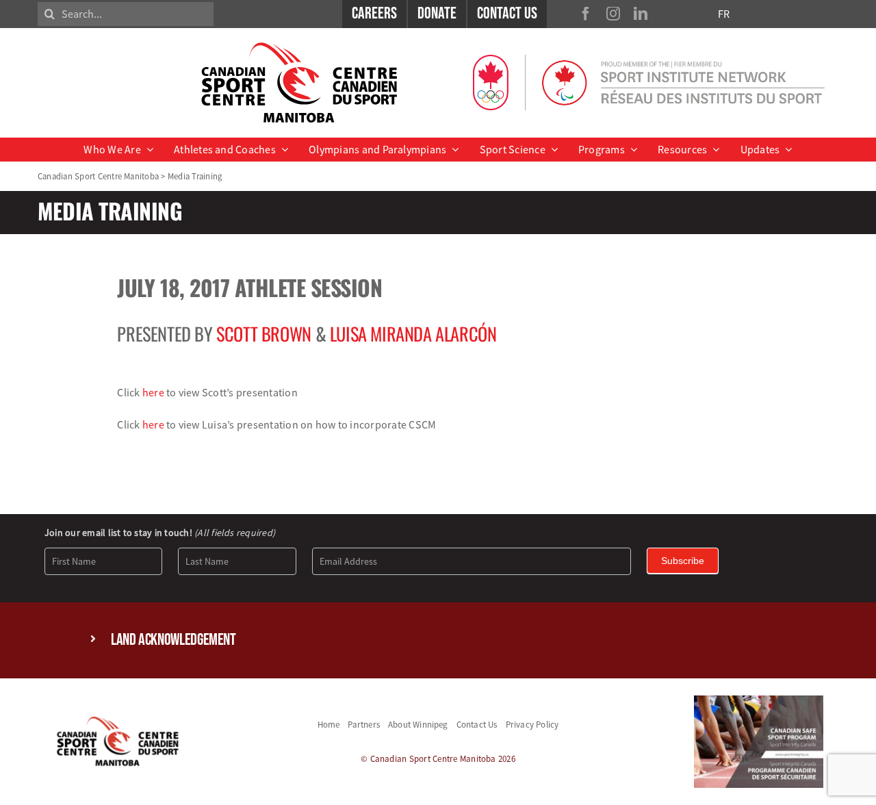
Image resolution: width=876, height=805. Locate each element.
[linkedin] (640, 14)
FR (724, 14)
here (153, 392)
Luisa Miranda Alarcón (413, 333)
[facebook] (586, 14)
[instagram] (613, 14)
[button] (438, 640)
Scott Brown (263, 333)
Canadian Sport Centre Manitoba (98, 175)
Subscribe (682, 560)
